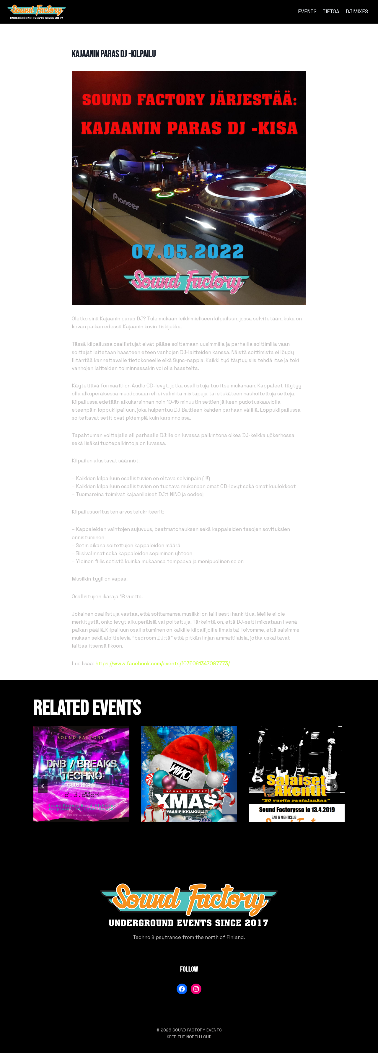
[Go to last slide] (43, 786)
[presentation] (81, 774)
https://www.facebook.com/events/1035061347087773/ (162, 663)
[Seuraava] (335, 786)
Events (307, 11)
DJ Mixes (357, 11)
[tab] (177, 850)
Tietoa (330, 11)
